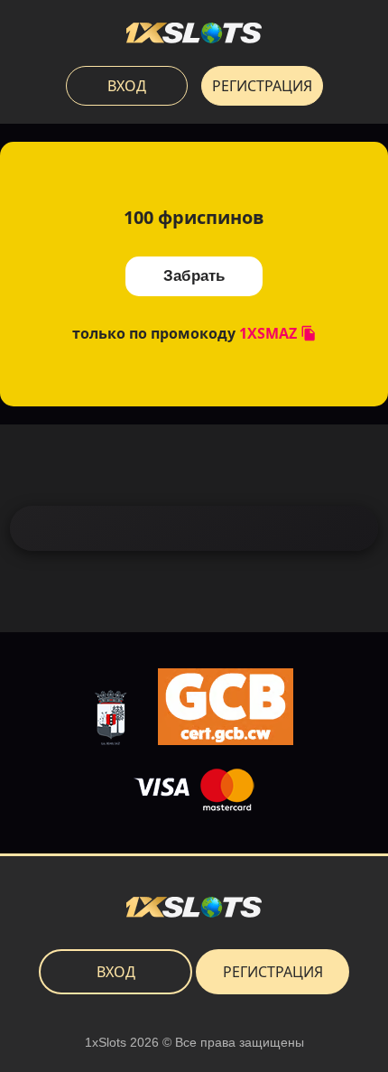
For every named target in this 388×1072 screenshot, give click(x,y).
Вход (126, 86)
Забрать (194, 275)
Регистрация (262, 86)
